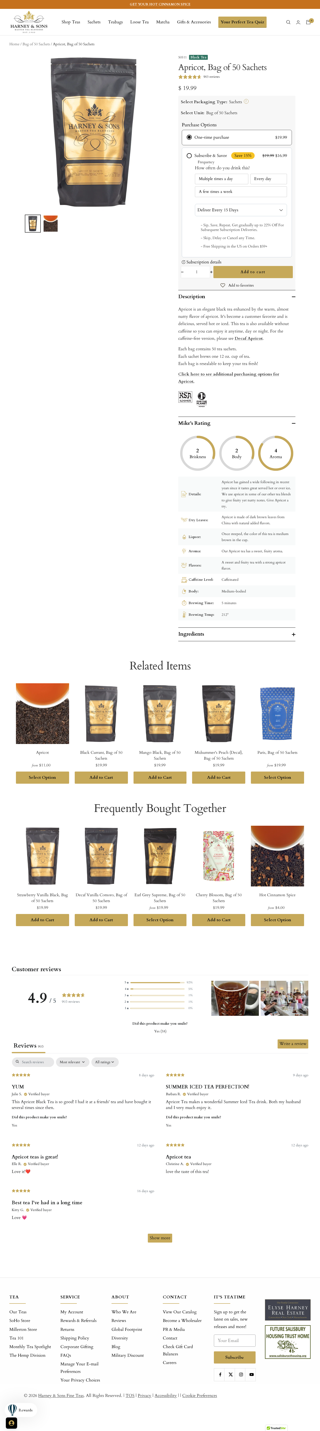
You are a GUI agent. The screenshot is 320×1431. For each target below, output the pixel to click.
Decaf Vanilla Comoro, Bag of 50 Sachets (101, 898)
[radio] (237, 137)
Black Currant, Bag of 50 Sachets (101, 755)
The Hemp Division (27, 1355)
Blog (116, 1347)
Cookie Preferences (199, 1396)
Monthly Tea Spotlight (30, 1347)
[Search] (288, 22)
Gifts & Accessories (194, 22)
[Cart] (308, 22)
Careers (169, 1363)
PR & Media (174, 1329)
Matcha (163, 22)
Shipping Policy (74, 1338)
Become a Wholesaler (182, 1321)
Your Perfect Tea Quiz (242, 22)
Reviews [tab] (29, 1046)
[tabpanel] (160, 1152)
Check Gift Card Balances (178, 1350)
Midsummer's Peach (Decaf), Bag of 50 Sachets (219, 755)
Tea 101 (16, 1338)
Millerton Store (23, 1329)
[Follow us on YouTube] (251, 1374)
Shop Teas (71, 22)
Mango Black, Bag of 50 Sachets (160, 755)
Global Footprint (127, 1329)
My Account (71, 1312)
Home (14, 44)
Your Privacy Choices (80, 1380)
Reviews (119, 1321)
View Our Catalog (180, 1312)
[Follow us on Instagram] (241, 1374)
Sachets (94, 22)
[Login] (298, 22)
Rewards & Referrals (78, 1321)
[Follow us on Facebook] (220, 1374)
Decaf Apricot (249, 338)
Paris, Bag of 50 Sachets (277, 752)
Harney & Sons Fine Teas (61, 1396)
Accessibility (166, 1396)
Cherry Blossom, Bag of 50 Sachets (219, 898)
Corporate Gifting (76, 1347)
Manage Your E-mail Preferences (79, 1367)
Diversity (120, 1338)
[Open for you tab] (11, 1423)
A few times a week (215, 191)
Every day (262, 178)
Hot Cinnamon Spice (277, 895)
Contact (170, 1338)
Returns (67, 1329)
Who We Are (124, 1312)
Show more (160, 1238)
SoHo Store (19, 1321)
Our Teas (17, 1312)
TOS (130, 1396)
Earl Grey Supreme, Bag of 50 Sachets (159, 898)
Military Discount (128, 1355)
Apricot (42, 752)
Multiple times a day (216, 178)
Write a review (292, 1044)
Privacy (144, 1396)
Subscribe (234, 1357)
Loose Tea (139, 22)
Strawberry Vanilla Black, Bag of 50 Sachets (42, 898)
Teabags (115, 22)
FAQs (65, 1355)
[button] (159, 982)
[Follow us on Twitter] (230, 1374)
